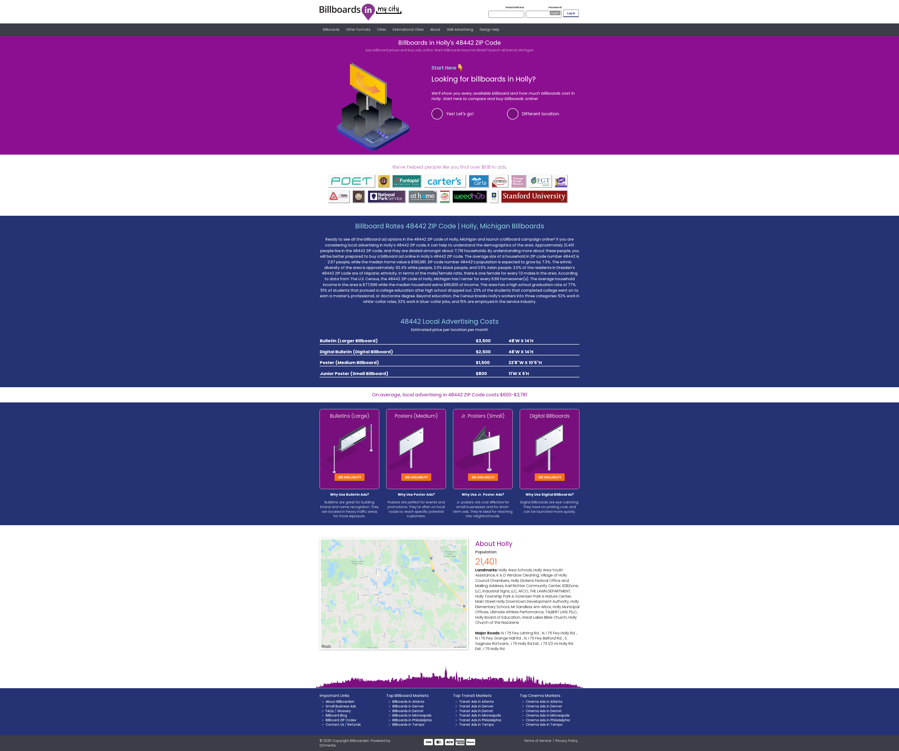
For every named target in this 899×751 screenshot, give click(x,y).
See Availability (349, 477)
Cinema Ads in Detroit (544, 711)
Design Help (489, 29)
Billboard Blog (336, 715)
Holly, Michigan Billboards (502, 226)
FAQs (330, 711)
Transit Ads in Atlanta (476, 701)
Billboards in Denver (408, 706)
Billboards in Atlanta (408, 701)
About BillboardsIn (340, 701)
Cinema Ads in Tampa (544, 724)
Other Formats (358, 29)
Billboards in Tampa (408, 724)
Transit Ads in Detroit (476, 711)
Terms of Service (537, 740)
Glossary (344, 711)
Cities (381, 29)
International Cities (408, 29)
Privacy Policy (566, 740)
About (435, 29)
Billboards (331, 29)
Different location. (541, 114)
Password (555, 7)
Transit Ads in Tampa (476, 724)
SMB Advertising (460, 29)
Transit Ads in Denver (476, 706)
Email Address (514, 7)
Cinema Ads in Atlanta (544, 701)
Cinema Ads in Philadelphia (548, 720)
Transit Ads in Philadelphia (480, 720)
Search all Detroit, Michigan (511, 50)
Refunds (354, 724)
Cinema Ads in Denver (544, 706)
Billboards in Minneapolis (411, 715)
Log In (571, 13)
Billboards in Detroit (408, 711)
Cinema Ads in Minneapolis (548, 715)
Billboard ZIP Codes (341, 720)
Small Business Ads (341, 706)
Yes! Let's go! (460, 114)
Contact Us (335, 724)
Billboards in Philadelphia (412, 720)
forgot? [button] (555, 13)
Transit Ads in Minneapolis (480, 715)
